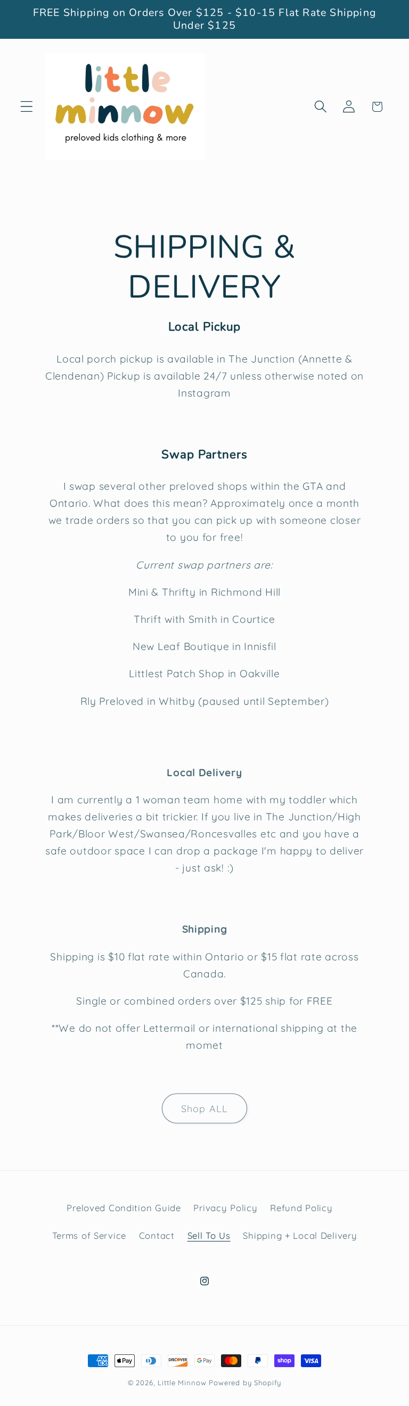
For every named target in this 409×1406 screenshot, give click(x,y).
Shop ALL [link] (204, 1109)
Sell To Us (209, 1235)
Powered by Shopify (245, 1382)
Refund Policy (301, 1207)
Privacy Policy (225, 1207)
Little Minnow (182, 1382)
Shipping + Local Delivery (300, 1235)
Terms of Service (89, 1235)
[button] (27, 107)
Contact (157, 1235)
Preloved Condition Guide (124, 1207)
